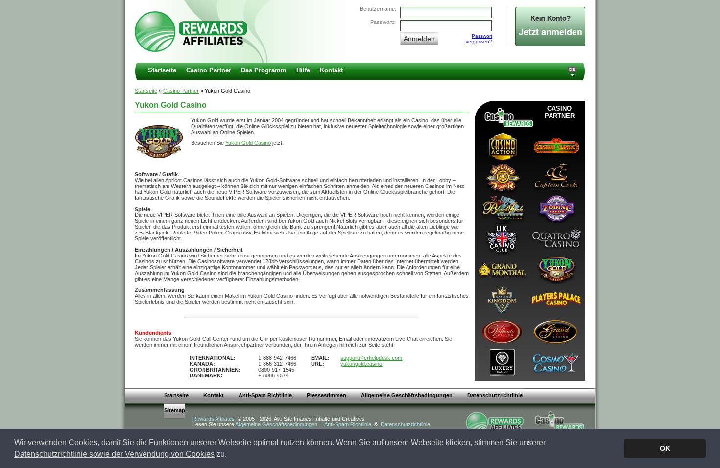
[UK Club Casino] (501, 238)
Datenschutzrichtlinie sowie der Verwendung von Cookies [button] (114, 454)
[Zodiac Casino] (555, 207)
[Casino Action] (501, 145)
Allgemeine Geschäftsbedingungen (407, 395)
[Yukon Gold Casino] (555, 269)
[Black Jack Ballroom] (501, 207)
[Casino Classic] (555, 145)
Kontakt (331, 70)
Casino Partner (208, 70)
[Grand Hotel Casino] (555, 330)
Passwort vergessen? (479, 38)
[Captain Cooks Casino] (555, 176)
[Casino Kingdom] (501, 299)
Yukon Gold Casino (248, 143)
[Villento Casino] (501, 330)
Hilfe (303, 70)
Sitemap (174, 410)
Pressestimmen (326, 395)
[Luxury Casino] (501, 361)
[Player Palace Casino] (555, 299)
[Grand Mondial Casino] (501, 269)
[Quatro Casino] (555, 238)
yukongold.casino (361, 364)
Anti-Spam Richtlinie (265, 395)
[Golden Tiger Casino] (501, 176)
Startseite (162, 70)
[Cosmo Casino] (555, 361)
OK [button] (665, 448)
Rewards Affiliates (213, 418)
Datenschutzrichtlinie (495, 395)
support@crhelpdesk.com (371, 358)
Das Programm (264, 70)
